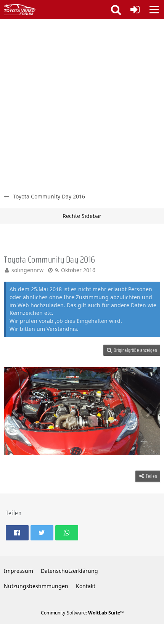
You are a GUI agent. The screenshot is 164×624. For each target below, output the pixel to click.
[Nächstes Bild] (148, 411)
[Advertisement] (82, 105)
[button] (154, 9)
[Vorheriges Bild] (15, 411)
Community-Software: (82, 612)
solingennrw (27, 270)
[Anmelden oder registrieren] (135, 9)
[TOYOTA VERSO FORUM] (19, 9)
